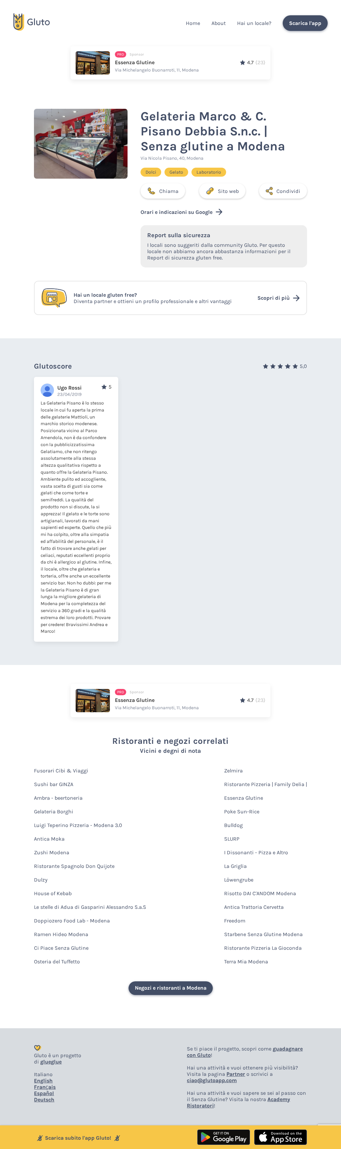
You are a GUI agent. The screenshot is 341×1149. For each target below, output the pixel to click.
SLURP (231, 839)
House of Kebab (53, 893)
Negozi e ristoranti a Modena (170, 988)
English (43, 1080)
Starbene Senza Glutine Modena (263, 934)
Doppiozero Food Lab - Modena (72, 920)
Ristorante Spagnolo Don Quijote (74, 866)
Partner (235, 1074)
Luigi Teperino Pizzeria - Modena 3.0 (78, 825)
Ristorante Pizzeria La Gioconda (263, 948)
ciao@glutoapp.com (212, 1080)
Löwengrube (238, 880)
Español (44, 1093)
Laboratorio (208, 172)
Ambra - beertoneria (58, 798)
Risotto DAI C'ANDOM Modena (260, 893)
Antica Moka (49, 839)
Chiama (168, 191)
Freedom (234, 920)
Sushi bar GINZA (53, 784)
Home (193, 23)
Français (45, 1087)
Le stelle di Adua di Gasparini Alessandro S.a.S (90, 907)
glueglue (51, 1062)
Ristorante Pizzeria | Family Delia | (265, 784)
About (218, 23)
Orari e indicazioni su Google (176, 212)
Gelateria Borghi (53, 811)
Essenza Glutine (243, 798)
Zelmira (233, 770)
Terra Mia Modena (246, 961)
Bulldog (233, 825)
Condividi (288, 191)
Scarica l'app (305, 23)
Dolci (151, 172)
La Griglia (235, 866)
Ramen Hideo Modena (61, 934)
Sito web (228, 191)
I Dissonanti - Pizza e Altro (256, 852)
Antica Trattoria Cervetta (254, 907)
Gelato (176, 172)
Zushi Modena (51, 852)
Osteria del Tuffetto (57, 961)
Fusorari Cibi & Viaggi (61, 770)
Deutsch (44, 1099)
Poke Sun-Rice (241, 811)
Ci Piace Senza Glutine (61, 948)
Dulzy (41, 880)
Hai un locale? (254, 23)
